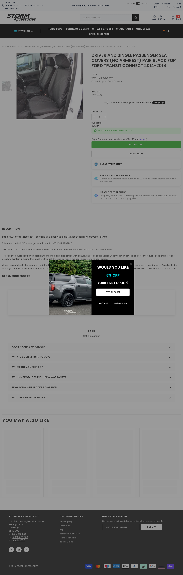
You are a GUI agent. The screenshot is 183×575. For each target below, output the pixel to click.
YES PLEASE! (113, 292)
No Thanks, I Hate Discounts (113, 303)
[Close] (131, 263)
